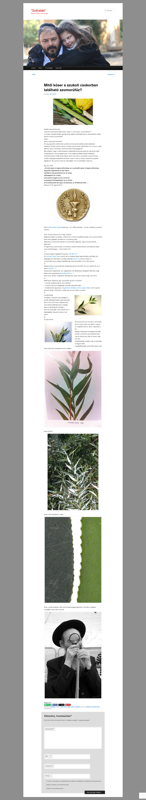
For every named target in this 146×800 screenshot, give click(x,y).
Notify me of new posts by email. (55, 788)
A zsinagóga (49, 68)
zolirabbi (88, 707)
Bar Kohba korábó (55, 227)
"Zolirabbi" (38, 10)
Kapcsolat (58, 68)
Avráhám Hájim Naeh (53, 256)
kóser (65, 707)
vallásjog (52, 707)
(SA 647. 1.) (52, 268)
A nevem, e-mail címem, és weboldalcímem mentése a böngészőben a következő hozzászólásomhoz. (74, 781)
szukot (73, 707)
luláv (69, 707)
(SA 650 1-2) (73, 254)
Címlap (33, 68)
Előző (33, 74)
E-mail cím (49, 766)
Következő (111, 74)
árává (61, 707)
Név (48, 756)
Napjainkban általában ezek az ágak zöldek (76, 288)
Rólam (40, 68)
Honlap (47, 776)
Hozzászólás (49, 728)
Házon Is (76, 259)
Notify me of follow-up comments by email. (57, 784)
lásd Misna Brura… (66, 273)
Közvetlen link (95, 707)
